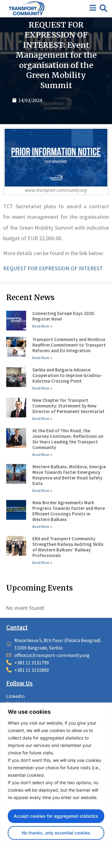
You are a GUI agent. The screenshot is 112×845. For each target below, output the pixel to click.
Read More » (42, 326)
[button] (103, 8)
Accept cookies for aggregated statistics (56, 816)
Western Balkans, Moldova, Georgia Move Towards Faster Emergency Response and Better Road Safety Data (69, 475)
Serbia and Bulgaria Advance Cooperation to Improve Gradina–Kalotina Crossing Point (67, 375)
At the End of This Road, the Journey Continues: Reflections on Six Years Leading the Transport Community (67, 439)
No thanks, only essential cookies (56, 832)
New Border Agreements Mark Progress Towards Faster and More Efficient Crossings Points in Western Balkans (68, 511)
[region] (56, 774)
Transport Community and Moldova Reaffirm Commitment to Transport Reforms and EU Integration (69, 344)
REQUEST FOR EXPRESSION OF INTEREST (53, 268)
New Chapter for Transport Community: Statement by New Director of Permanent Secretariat (68, 405)
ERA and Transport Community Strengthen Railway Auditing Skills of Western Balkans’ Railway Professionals (68, 547)
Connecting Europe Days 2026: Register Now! (63, 316)
